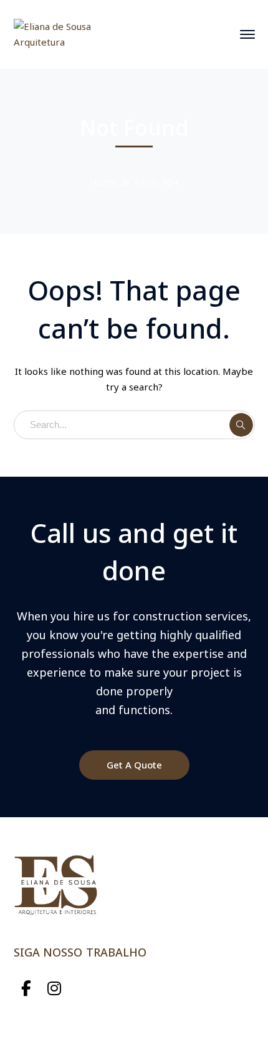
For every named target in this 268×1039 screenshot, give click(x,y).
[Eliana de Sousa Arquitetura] (56, 33)
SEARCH (241, 425)
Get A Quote (134, 764)
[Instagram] (54, 988)
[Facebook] (26, 988)
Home (103, 182)
